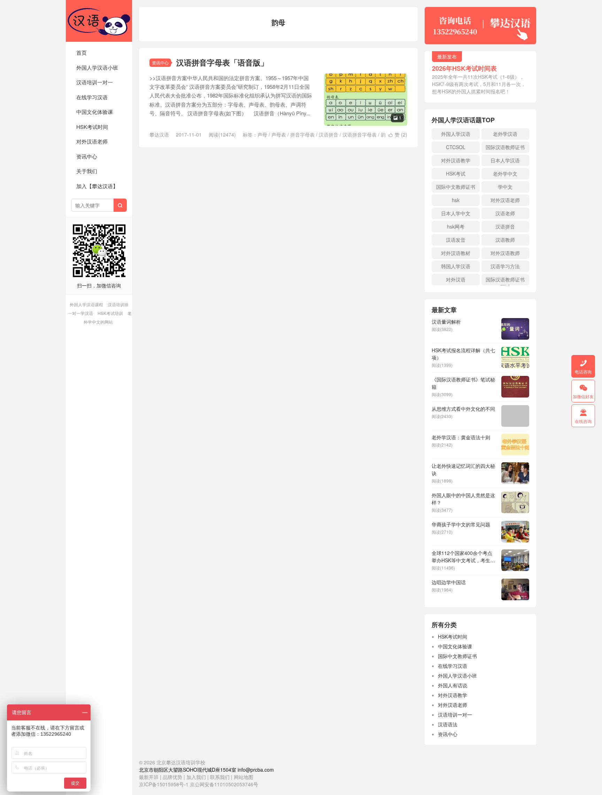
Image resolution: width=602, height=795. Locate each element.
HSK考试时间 (92, 126)
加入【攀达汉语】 (97, 186)
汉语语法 (447, 724)
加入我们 (196, 776)
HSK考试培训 (110, 313)
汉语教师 (505, 239)
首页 (81, 52)
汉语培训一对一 (94, 82)
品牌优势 (172, 776)
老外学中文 (505, 173)
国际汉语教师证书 (505, 147)
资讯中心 (86, 156)
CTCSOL (455, 147)
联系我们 (220, 776)
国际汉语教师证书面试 (505, 280)
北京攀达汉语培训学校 (99, 21)
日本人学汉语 (505, 160)
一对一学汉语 (80, 313)
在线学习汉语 (92, 97)
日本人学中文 (455, 213)
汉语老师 (505, 213)
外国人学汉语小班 (97, 67)
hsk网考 (455, 226)
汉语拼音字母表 (359, 134)
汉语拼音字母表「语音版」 (222, 62)
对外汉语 (455, 279)
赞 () (397, 134)
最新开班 (149, 776)
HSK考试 (455, 173)
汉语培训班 (118, 304)
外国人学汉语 (455, 133)
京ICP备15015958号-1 (163, 784)
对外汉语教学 (455, 160)
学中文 (505, 186)
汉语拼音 (328, 134)
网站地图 (243, 776)
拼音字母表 (302, 134)
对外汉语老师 (92, 141)
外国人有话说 (452, 685)
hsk (456, 199)
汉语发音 (455, 239)
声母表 (278, 134)
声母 (262, 134)
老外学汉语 (505, 133)
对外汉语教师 (505, 252)
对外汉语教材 (455, 252)
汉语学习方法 (505, 266)
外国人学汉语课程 (86, 304)
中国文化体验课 (94, 111)
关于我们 (86, 171)
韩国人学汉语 (455, 266)
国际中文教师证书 (455, 186)
